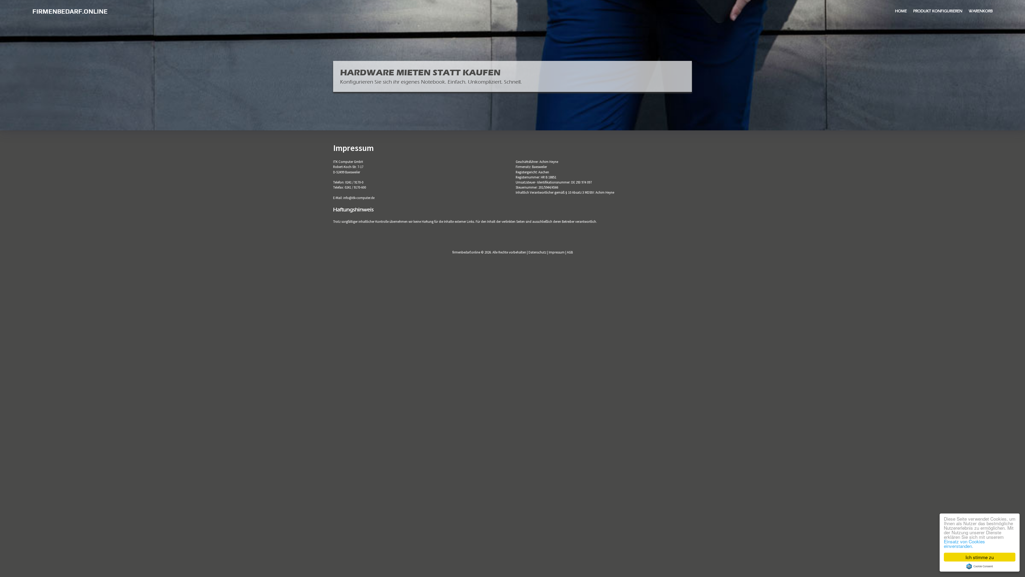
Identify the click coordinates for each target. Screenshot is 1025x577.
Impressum (557, 252)
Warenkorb (981, 11)
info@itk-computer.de (358, 198)
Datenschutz (537, 252)
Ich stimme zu (979, 557)
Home (901, 11)
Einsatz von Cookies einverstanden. (964, 543)
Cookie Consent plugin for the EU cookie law (979, 566)
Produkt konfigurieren (937, 11)
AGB (570, 252)
